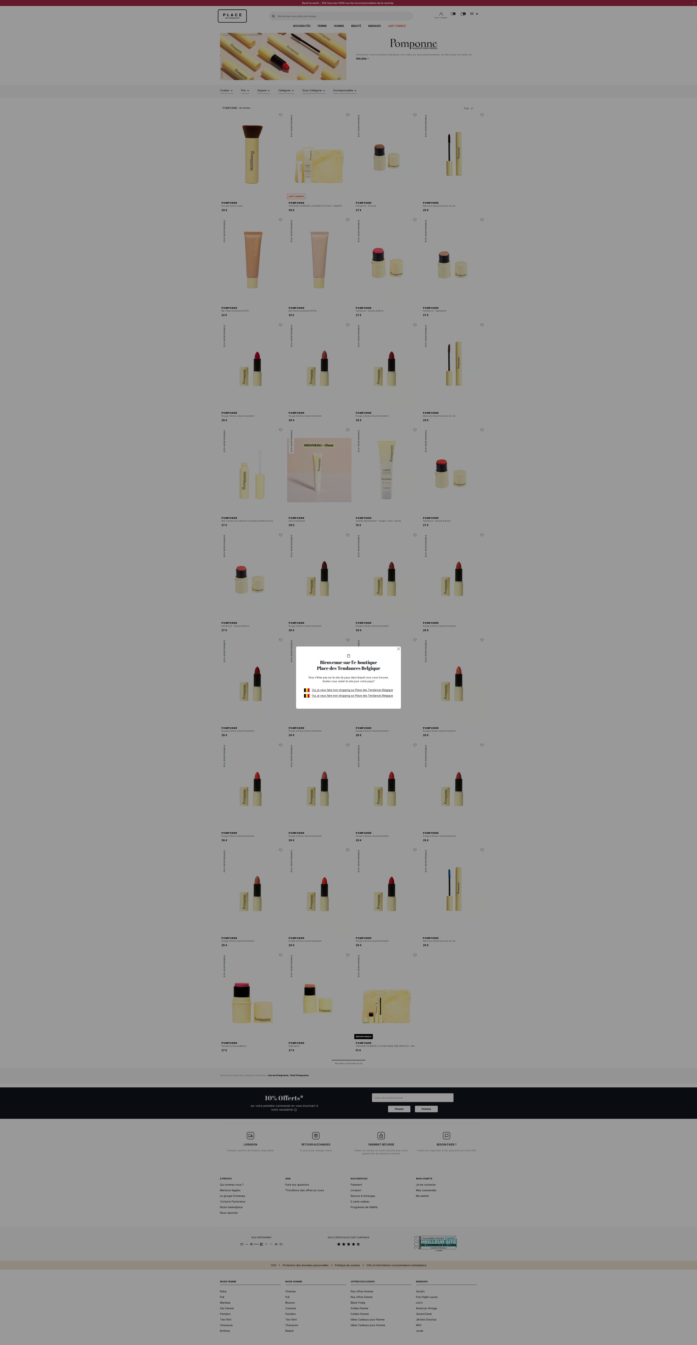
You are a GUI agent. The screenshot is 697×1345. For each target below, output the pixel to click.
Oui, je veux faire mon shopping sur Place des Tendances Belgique (352, 689)
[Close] (399, 649)
